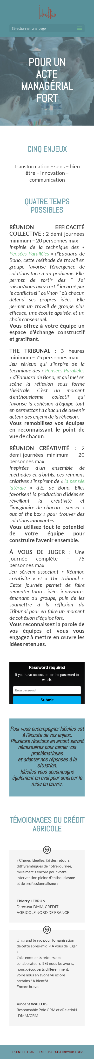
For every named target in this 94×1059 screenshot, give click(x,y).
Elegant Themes (35, 1051)
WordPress (75, 1051)
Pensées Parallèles (30, 253)
